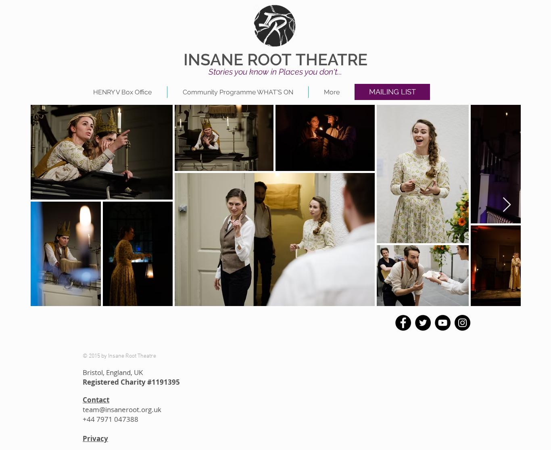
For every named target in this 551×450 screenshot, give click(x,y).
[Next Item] (506, 205)
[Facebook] (403, 323)
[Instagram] (462, 323)
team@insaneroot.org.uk (122, 409)
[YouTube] (443, 323)
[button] (392, 92)
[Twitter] (423, 323)
